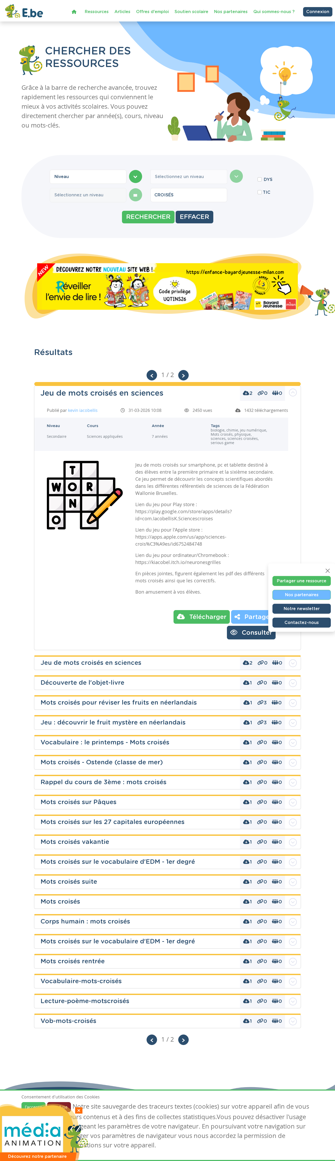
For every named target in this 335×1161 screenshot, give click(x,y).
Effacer (194, 217)
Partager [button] (257, 617)
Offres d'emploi (152, 12)
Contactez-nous (301, 623)
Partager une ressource (301, 581)
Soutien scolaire (191, 12)
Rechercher (148, 217)
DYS (268, 180)
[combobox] (88, 177)
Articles (122, 12)
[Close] (328, 571)
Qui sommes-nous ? (274, 12)
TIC (266, 192)
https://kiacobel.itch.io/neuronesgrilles (178, 562)
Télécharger (206, 617)
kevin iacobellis (83, 410)
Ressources (97, 12)
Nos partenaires (231, 12)
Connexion (317, 12)
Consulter (256, 633)
